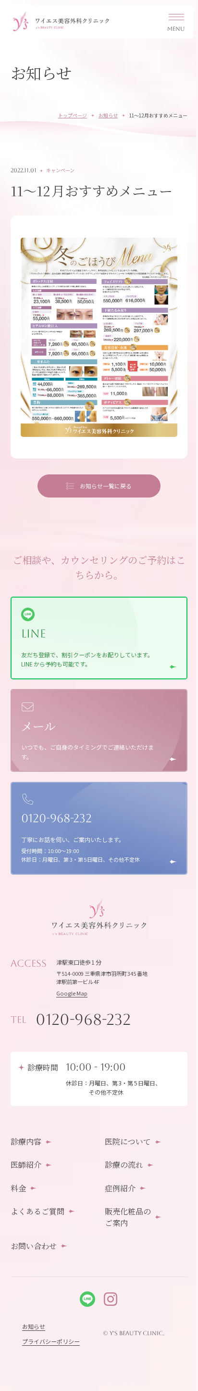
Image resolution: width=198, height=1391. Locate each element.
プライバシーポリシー (51, 1341)
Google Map (71, 993)
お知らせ (108, 115)
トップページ (72, 115)
